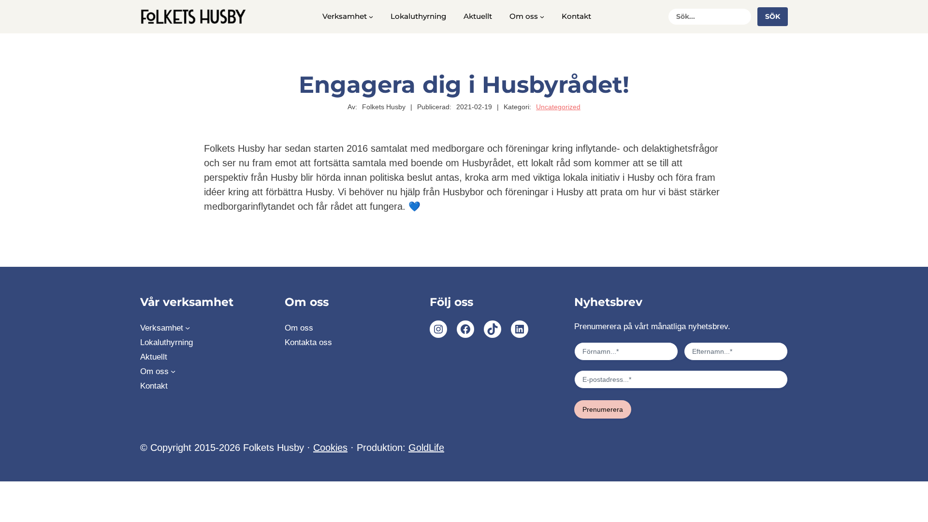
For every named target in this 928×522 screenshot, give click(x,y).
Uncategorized (558, 107)
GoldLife (426, 447)
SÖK (772, 16)
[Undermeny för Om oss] (542, 16)
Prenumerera (602, 409)
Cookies (330, 447)
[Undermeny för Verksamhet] (371, 16)
